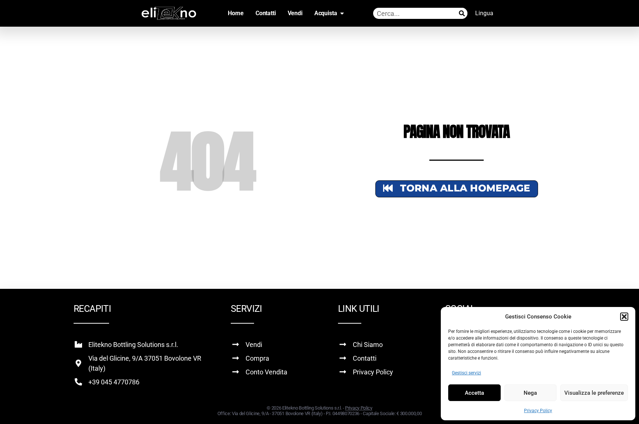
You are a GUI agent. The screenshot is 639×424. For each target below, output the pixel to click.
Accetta (474, 393)
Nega (530, 393)
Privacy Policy (538, 410)
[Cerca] (461, 13)
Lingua (484, 13)
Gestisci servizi (466, 372)
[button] (624, 316)
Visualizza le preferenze (594, 393)
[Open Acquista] (342, 13)
